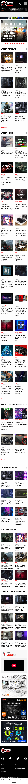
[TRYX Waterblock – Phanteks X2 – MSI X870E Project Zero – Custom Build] (21, 511)
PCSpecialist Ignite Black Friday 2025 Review (6, 503)
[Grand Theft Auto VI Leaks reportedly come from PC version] (21, 537)
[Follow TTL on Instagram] (2, 758)
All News (3, 399)
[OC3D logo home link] (7, 3)
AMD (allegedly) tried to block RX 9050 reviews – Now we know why (20, 363)
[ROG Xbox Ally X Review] (21, 493)
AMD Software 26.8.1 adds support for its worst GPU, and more (6, 180)
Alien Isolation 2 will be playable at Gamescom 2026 (21, 282)
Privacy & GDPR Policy (20, 768)
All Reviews (4, 127)
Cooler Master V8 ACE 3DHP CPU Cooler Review (6, 93)
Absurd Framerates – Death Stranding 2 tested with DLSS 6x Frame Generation (7, 426)
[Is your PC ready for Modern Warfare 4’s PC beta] (21, 557)
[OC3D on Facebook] (10, 758)
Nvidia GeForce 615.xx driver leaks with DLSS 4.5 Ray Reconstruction (21, 154)
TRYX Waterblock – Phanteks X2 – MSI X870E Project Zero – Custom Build (20, 522)
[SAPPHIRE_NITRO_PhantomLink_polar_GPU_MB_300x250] (14, 685)
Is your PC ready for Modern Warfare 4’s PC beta (20, 258)
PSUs (16, 305)
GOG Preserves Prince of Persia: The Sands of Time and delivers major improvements (7, 389)
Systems (17, 113)
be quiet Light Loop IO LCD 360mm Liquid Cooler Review (21, 69)
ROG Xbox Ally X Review (19, 502)
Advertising (3, 771)
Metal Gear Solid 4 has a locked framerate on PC (21, 179)
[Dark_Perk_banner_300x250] (14, 709)
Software (3, 64)
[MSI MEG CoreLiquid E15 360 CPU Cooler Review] (21, 617)
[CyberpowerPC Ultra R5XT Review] (7, 511)
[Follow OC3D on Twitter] (17, 758)
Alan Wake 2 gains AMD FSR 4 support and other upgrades (7, 338)
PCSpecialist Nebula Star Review (20, 484)
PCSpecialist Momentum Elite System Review (20, 118)
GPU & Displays (18, 148)
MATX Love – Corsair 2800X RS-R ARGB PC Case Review (7, 645)
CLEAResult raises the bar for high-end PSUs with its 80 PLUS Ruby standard (21, 311)
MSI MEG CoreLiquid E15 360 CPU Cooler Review (20, 627)
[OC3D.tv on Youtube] (25, 758)
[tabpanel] (14, 31)
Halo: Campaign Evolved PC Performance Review (6, 119)
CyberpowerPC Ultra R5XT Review (7, 520)
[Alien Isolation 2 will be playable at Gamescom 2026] (7, 575)
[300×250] (14, 732)
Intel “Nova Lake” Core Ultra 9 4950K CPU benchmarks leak (21, 338)
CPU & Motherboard (5, 277)
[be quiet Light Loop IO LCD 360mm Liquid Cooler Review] (7, 599)
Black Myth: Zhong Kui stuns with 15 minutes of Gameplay (7, 258)
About (2, 764)
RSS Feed (26, 49)
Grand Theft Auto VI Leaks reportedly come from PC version (7, 232)
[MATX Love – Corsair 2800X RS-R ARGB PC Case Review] (7, 635)
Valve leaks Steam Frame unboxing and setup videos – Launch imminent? (21, 232)
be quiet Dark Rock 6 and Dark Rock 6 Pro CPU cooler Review (20, 645)
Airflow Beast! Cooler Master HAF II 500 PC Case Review (21, 94)
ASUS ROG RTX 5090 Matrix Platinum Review (20, 451)
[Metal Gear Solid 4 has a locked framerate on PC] (7, 537)
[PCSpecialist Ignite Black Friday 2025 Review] (7, 493)
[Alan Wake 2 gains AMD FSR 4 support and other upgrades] (21, 575)
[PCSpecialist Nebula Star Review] (21, 475)
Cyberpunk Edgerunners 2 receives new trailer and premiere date (7, 207)
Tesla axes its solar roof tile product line (7, 153)
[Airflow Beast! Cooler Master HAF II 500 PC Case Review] (7, 617)
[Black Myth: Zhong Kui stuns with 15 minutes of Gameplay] (7, 557)
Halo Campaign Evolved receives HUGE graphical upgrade (6, 363)
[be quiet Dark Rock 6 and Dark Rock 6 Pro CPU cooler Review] (21, 635)
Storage (3, 174)
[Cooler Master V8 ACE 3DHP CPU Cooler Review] (21, 599)
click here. (14, 782)
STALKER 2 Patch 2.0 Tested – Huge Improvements (6, 69)
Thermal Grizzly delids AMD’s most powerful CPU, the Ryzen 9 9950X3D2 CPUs (7, 284)
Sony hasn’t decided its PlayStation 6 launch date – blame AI (19, 389)
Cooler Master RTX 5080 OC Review (13, 37)
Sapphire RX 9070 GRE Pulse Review (21, 423)
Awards (2, 768)
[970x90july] (14, 18)
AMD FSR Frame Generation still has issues (21, 206)
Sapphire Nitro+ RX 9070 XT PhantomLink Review (7, 451)
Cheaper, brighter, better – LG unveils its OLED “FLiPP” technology (7, 310)
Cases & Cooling (18, 64)
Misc (2, 148)
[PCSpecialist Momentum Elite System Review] (7, 475)
